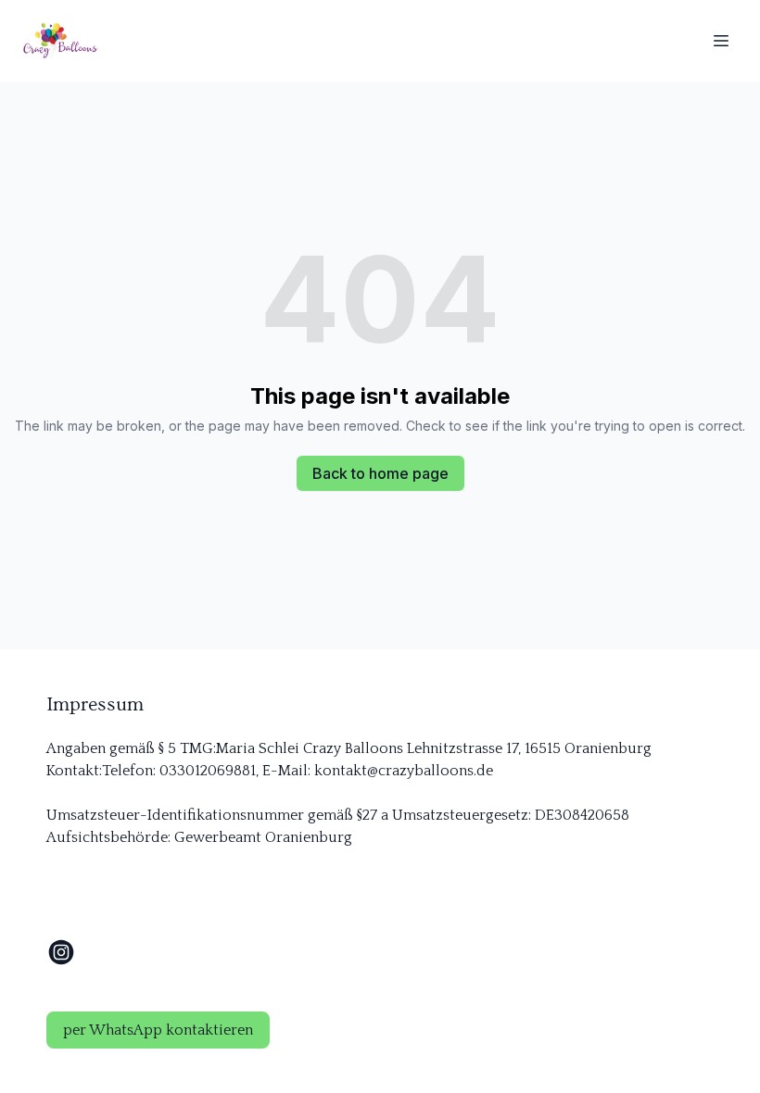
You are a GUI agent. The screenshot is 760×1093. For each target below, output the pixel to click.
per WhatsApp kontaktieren (158, 1030)
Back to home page (380, 473)
